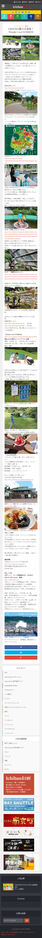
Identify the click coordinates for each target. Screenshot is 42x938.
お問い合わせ (11, 934)
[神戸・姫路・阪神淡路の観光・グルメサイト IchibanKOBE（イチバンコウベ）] (21, 6)
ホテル (7, 769)
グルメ (7, 752)
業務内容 (3, 934)
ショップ (7, 756)
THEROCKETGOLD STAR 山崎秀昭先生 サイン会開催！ (26, 887)
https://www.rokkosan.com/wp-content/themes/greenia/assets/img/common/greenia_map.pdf (21, 161)
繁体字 (32, 2)
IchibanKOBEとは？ (29, 932)
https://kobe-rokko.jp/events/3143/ (14, 323)
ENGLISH (18, 2)
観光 (26, 26)
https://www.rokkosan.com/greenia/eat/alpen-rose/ (19, 479)
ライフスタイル (19, 26)
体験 (6, 760)
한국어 (39, 2)
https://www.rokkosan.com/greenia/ (15, 564)
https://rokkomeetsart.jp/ (12, 580)
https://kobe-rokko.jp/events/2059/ (14, 325)
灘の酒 (21, 932)
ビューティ (8, 765)
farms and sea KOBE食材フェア (14, 747)
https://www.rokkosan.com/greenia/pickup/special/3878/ (21, 337)
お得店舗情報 (14, 932)
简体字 (25, 2)
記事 (7, 932)
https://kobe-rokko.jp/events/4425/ (14, 88)
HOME (3, 932)
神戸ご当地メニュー (11, 743)
